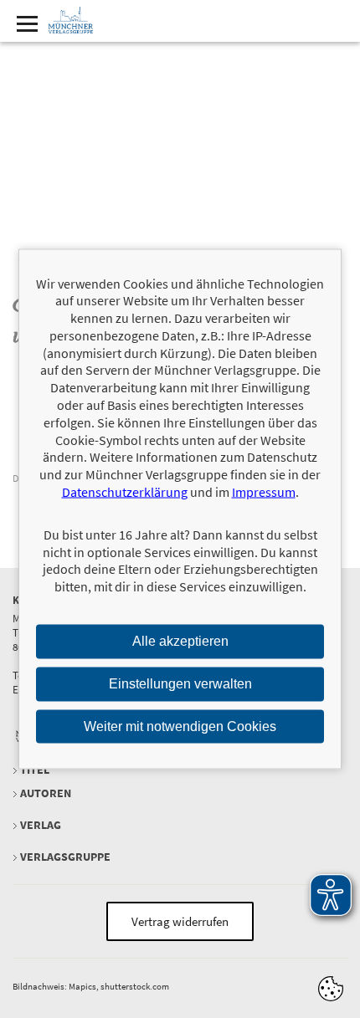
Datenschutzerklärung (125, 491)
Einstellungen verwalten (180, 683)
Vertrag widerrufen (180, 921)
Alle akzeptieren (180, 641)
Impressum (264, 491)
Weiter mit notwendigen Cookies (180, 726)
